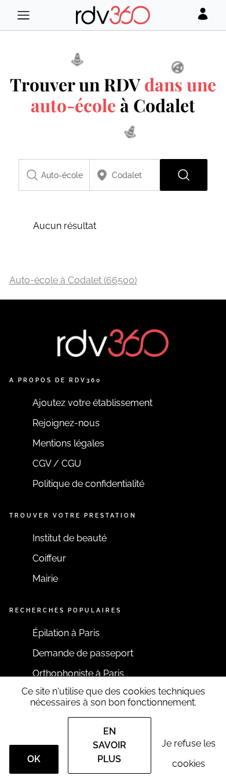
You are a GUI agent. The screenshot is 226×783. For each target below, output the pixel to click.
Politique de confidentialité (88, 483)
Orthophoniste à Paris (78, 673)
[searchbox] (54, 175)
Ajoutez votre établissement (92, 402)
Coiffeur (49, 558)
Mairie (45, 578)
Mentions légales (68, 443)
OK (34, 759)
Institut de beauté (69, 538)
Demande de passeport (82, 653)
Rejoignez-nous (66, 423)
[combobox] (54, 175)
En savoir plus (109, 745)
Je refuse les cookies (189, 753)
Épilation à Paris (66, 632)
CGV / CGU (56, 463)
